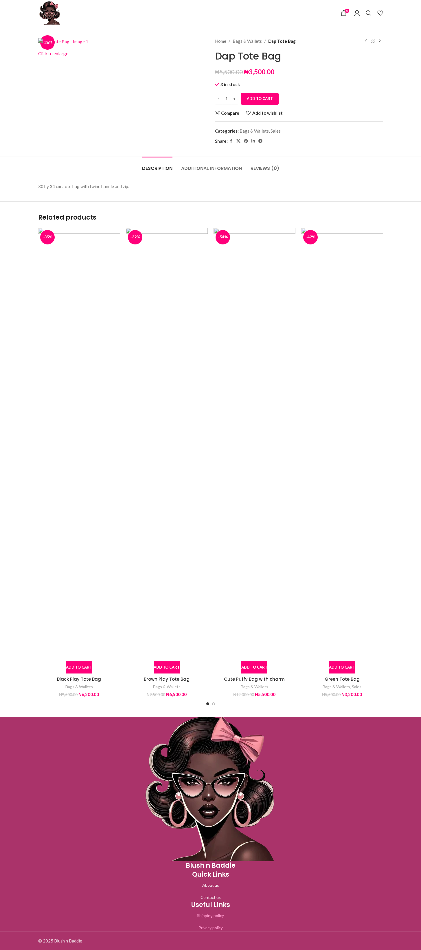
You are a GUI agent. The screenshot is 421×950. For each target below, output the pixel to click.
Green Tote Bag (342, 679)
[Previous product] (365, 41)
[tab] (157, 165)
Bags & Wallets (247, 41)
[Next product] (379, 41)
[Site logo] (49, 12)
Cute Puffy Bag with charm (254, 679)
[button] (79, 667)
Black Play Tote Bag (79, 679)
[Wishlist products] (380, 13)
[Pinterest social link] (246, 141)
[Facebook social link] (231, 141)
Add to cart (260, 98)
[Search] (368, 13)
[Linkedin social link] (253, 141)
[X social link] (238, 141)
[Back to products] (372, 41)
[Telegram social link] (260, 141)
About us (210, 885)
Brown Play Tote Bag (167, 679)
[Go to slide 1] (207, 703)
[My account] (357, 13)
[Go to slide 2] (213, 703)
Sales (276, 130)
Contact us (211, 897)
